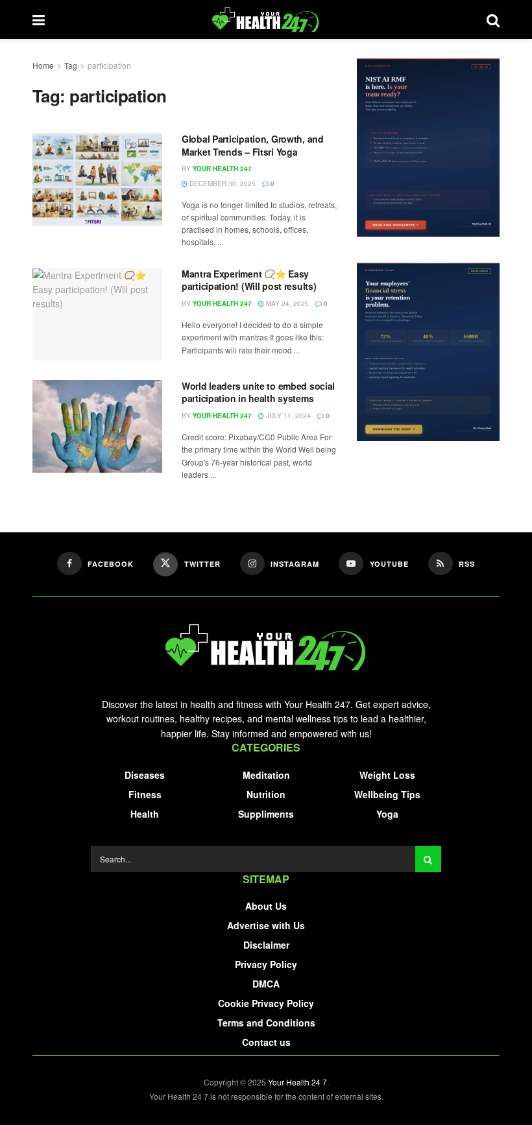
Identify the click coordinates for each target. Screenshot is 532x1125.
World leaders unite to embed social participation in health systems (258, 392)
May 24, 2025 (286, 303)
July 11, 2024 (287, 415)
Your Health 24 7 (297, 1081)
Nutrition (266, 794)
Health (144, 813)
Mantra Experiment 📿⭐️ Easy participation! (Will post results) (249, 280)
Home (43, 65)
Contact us (266, 1042)
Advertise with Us (266, 925)
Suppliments (266, 813)
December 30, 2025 (221, 183)
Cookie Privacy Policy (266, 1003)
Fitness (145, 794)
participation (109, 65)
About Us (266, 905)
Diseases (145, 774)
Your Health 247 (222, 168)
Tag (70, 65)
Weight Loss (387, 774)
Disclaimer (266, 944)
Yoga (387, 813)
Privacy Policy (266, 964)
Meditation (266, 774)
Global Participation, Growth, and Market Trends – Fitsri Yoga (253, 145)
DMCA (266, 983)
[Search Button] (428, 859)
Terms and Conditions (266, 1022)
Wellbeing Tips (387, 794)
